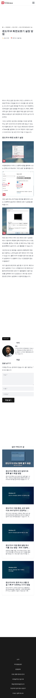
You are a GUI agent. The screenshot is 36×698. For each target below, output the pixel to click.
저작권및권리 (18, 664)
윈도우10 (14, 27)
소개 (18, 659)
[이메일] (8, 351)
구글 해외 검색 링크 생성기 (18, 688)
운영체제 (8, 27)
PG (16, 346)
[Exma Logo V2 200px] (7, 2)
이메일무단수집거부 (18, 679)
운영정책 (18, 669)
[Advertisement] (18, 78)
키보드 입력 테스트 (18, 693)
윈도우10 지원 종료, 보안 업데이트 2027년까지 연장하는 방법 (17, 510)
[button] (33, 3)
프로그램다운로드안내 (18, 674)
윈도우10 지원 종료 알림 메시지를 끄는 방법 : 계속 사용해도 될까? (18, 547)
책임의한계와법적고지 (18, 684)
